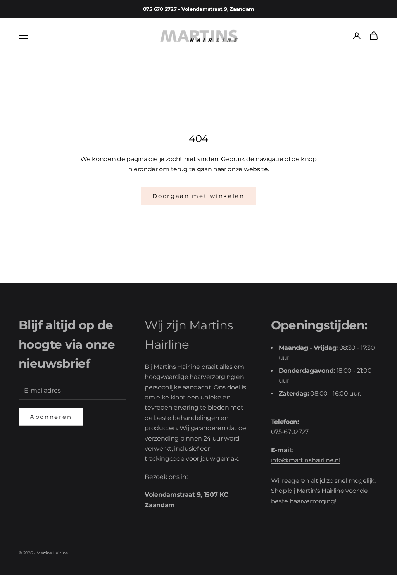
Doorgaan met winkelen (198, 196)
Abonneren (51, 416)
